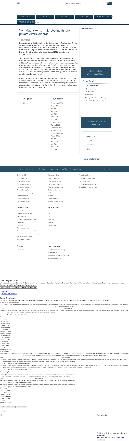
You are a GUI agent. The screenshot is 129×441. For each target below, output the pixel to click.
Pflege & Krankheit (84, 175)
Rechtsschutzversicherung (25, 193)
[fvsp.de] (19, 3)
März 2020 (54, 119)
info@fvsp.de (89, 94)
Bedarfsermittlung (104, 17)
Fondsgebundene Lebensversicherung (28, 231)
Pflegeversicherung (84, 181)
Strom (49, 211)
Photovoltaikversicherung (55, 187)
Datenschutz (75, 169)
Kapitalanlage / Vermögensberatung (58, 255)
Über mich (90, 145)
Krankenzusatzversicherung (87, 178)
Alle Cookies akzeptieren (29, 287)
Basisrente (20, 225)
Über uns (64, 17)
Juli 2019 (54, 139)
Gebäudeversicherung (54, 181)
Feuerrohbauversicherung (55, 201)
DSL (49, 216)
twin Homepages (103, 169)
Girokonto (51, 219)
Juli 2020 (54, 108)
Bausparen (51, 195)
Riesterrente (20, 222)
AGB (64, 169)
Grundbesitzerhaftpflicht (55, 184)
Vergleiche (26, 17)
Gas (49, 213)
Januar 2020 (55, 125)
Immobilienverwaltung (54, 258)
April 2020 (54, 117)
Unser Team (20, 250)
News (45, 17)
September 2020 (57, 103)
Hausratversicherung (54, 178)
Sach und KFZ (21, 175)
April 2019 (54, 147)
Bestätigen (101, 440)
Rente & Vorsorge (22, 207)
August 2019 (55, 136)
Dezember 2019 (56, 128)
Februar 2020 (56, 122)
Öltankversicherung (53, 198)
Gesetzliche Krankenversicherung (88, 187)
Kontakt (84, 17)
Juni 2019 (54, 141)
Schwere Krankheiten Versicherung (27, 219)
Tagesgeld (51, 222)
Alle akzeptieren (21, 407)
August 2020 (55, 106)
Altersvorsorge (21, 216)
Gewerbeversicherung (23, 201)
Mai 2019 (54, 144)
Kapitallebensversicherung (24, 236)
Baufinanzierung (52, 193)
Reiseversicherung (27, 22)
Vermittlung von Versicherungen (57, 250)
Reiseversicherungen (23, 198)
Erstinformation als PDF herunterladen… (111, 437)
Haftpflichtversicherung (24, 184)
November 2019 (56, 130)
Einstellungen (16, 287)
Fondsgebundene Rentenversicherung (28, 234)
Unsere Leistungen (54, 246)
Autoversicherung (22, 178)
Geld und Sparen (53, 207)
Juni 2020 (54, 111)
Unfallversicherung (22, 195)
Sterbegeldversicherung (24, 239)
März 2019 (54, 149)
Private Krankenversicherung (87, 184)
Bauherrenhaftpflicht (54, 190)
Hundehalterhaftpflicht (23, 187)
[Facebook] (111, 10)
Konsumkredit (52, 225)
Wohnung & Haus (53, 175)
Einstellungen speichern (8, 407)
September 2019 (57, 133)
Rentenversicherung (23, 228)
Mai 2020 (54, 114)
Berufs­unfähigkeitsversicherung (26, 211)
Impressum (90, 136)
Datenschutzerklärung (9, 294)
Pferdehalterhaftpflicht (23, 190)
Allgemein (25, 103)
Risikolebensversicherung (24, 213)
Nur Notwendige (5, 287)
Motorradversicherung (23, 181)
